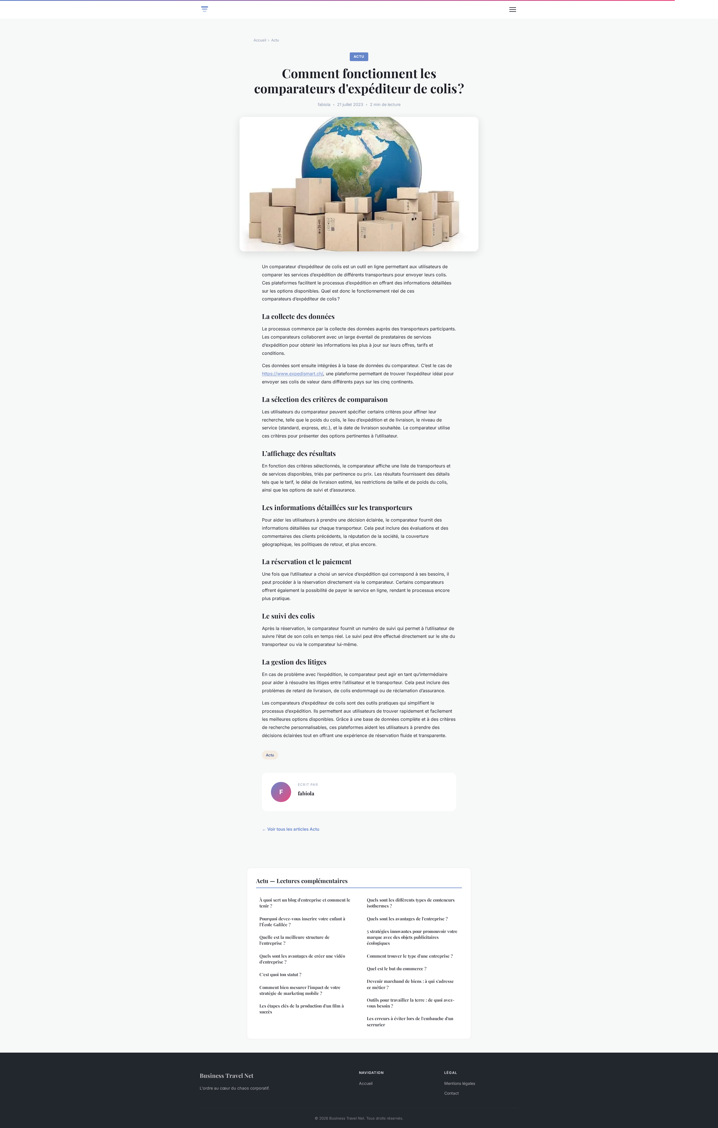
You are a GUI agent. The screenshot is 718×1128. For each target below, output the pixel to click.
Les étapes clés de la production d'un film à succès (301, 1008)
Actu (275, 40)
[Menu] (512, 9)
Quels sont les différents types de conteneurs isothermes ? (411, 903)
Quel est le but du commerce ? (396, 968)
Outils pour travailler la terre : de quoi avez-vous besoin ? (410, 1003)
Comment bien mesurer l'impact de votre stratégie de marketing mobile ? (299, 990)
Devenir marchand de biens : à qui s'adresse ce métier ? (410, 984)
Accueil (260, 40)
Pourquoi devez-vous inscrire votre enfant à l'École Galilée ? (302, 921)
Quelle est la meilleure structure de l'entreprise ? (294, 940)
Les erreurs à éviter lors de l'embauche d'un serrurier (410, 1021)
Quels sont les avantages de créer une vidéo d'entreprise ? (302, 959)
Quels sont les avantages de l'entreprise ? (407, 918)
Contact (451, 1093)
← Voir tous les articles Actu (290, 829)
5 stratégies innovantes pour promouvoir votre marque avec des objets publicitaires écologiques (412, 937)
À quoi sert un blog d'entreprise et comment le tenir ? (304, 903)
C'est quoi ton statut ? (280, 974)
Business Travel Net (226, 1075)
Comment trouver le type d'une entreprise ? (410, 956)
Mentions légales (459, 1083)
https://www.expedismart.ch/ (292, 373)
